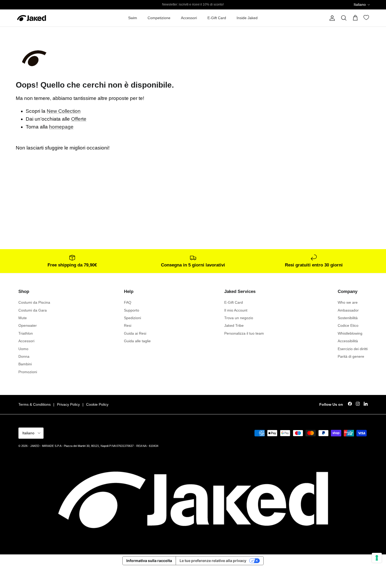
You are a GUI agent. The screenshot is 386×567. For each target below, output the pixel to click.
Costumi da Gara (32, 310)
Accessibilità (348, 341)
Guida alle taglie (137, 341)
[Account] (331, 18)
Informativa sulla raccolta (149, 560)
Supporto (131, 310)
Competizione (159, 18)
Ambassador (348, 310)
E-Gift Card (216, 18)
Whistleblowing (350, 333)
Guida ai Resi (135, 333)
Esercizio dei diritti (353, 349)
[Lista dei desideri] (367, 18)
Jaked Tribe (234, 325)
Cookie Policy (97, 404)
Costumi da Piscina (34, 302)
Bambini (25, 364)
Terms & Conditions (34, 404)
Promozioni (27, 372)
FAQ (127, 302)
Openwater (27, 325)
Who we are (348, 302)
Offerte (78, 119)
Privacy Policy (68, 404)
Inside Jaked (247, 18)
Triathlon (25, 333)
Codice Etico (348, 325)
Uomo (23, 349)
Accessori (189, 18)
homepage (61, 127)
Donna (23, 356)
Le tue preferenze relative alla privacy (213, 560)
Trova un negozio (238, 318)
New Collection (64, 111)
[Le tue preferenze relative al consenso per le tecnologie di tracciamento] (377, 558)
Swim (132, 18)
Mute (22, 318)
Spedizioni (132, 318)
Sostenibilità (348, 318)
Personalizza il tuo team (244, 333)
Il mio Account (235, 310)
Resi (127, 325)
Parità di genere (351, 356)
